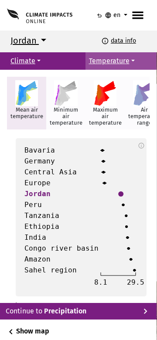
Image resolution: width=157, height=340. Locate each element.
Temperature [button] (109, 61)
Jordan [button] (24, 40)
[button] (26, 103)
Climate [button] (22, 61)
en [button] (113, 15)
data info (123, 40)
